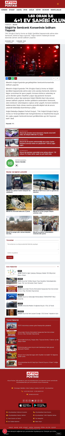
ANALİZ (11, 427)
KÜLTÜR (48, 427)
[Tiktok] (35, 400)
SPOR (25, 10)
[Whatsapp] (38, 400)
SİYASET (12, 10)
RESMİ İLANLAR (56, 10)
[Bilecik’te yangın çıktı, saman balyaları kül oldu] (19, 223)
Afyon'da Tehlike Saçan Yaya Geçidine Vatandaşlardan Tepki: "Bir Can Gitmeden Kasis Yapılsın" (37, 282)
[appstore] (25, 405)
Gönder (9, 257)
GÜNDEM (4, 10)
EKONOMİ (45, 10)
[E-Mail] (16, 165)
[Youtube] (32, 400)
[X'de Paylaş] (9, 78)
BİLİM (19, 270)
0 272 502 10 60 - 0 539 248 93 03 (33, 391)
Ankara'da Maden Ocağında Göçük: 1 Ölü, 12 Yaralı (36, 305)
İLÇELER (53, 427)
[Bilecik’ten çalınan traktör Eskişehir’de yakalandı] (19, 182)
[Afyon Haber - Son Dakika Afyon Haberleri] (11, 4)
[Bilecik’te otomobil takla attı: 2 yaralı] (19, 202)
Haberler (8, 24)
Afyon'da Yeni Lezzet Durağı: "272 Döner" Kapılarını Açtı (38, 313)
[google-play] (40, 405)
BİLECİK (15, 24)
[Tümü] (58, 266)
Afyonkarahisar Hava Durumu (43, 412)
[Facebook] (23, 400)
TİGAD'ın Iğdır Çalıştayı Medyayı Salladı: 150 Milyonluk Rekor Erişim (36, 274)
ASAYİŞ (19, 10)
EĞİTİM (38, 10)
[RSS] (41, 400)
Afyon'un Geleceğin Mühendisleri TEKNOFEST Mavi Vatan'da (36, 298)
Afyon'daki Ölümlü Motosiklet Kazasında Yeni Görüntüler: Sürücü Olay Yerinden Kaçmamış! (38, 290)
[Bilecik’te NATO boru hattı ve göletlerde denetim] (46, 182)
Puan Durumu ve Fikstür (14, 418)
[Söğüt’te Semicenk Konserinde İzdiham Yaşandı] (32, 60)
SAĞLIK (31, 10)
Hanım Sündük (20, 162)
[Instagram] (29, 400)
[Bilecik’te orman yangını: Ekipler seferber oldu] (46, 202)
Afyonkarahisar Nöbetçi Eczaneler (17, 412)
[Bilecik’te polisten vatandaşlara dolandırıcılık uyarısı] (46, 223)
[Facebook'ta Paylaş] (7, 78)
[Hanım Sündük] (10, 163)
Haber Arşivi (38, 421)
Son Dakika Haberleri (13, 421)
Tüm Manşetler (39, 418)
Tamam (58, 433)
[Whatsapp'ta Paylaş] (12, 78)
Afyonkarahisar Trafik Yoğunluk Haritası (45, 415)
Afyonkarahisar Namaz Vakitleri (17, 415)
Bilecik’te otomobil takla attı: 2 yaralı (18, 211)
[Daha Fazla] (15, 78)
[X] (26, 400)
